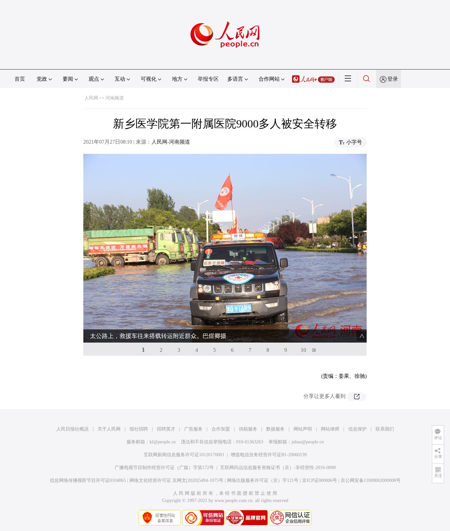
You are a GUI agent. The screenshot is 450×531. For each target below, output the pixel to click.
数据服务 (275, 429)
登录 (392, 79)
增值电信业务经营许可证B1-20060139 (269, 454)
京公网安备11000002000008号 (371, 480)
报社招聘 (138, 429)
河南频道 (114, 98)
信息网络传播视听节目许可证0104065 (88, 480)
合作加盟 (220, 429)
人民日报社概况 (72, 429)
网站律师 (330, 429)
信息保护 (357, 429)
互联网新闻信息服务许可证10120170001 (184, 454)
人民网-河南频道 (171, 142)
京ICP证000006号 (319, 480)
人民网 (91, 98)
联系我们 (385, 429)
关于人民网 (109, 429)
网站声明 (303, 429)
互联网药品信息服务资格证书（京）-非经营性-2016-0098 (278, 467)
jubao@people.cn (308, 441)
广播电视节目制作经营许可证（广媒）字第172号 (164, 467)
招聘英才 (166, 429)
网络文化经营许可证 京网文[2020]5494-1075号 (176, 480)
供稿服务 (248, 429)
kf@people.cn (163, 441)
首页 (19, 79)
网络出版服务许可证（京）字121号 (262, 480)
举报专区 (208, 79)
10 (303, 350)
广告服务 (193, 429)
